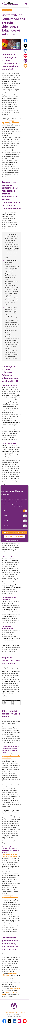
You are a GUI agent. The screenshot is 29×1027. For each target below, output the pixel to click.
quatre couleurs (8, 895)
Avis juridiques (20, 1012)
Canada (5, 124)
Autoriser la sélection (14, 536)
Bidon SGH (6, 10)
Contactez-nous (9, 1012)
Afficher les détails (11, 540)
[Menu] (25, 3)
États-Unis (15, 122)
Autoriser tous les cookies (14, 532)
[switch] (25, 516)
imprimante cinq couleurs (10, 897)
